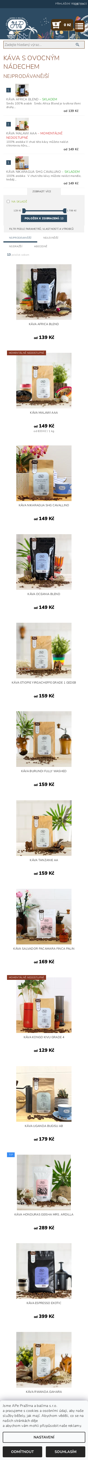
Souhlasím (65, 1451)
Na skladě (19, 201)
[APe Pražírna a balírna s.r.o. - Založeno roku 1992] (16, 25)
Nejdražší (15, 246)
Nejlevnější (50, 238)
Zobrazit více (41, 191)
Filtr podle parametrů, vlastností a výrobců (41, 229)
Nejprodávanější (20, 238)
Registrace (79, 3)
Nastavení (44, 1437)
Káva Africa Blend (31, 99)
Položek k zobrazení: (44, 218)
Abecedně (40, 246)
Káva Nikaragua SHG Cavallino (43, 172)
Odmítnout (22, 1451)
